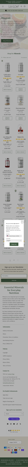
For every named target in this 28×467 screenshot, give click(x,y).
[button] (22, 222)
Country (8, 234)
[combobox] (13, 236)
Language (8, 238)
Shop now (14, 244)
